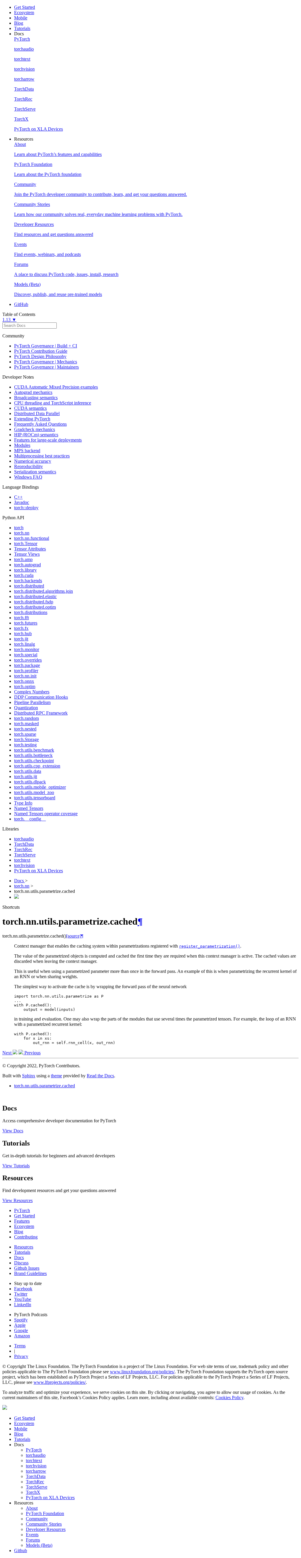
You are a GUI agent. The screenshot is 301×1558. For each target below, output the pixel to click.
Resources (23, 1246)
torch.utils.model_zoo (34, 792)
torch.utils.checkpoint (34, 760)
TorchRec (23, 849)
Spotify (21, 1319)
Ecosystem (24, 12)
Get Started (24, 7)
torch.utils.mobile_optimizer (40, 787)
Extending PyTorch (32, 418)
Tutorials (22, 28)
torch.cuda (24, 575)
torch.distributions (30, 612)
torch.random (26, 718)
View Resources (17, 1200)
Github (20, 1550)
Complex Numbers (31, 691)
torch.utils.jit (25, 776)
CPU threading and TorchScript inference (52, 402)
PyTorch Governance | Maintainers (46, 366)
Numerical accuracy (32, 461)
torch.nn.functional (31, 538)
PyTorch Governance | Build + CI (45, 345)
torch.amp (23, 559)
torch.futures (25, 622)
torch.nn (21, 532)
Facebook (23, 1288)
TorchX (33, 1492)
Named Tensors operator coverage (46, 813)
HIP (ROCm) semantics (36, 434)
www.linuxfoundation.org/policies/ (142, 1371)
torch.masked (26, 723)
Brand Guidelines (30, 1273)
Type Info (23, 802)
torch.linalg (24, 644)
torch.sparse (25, 734)
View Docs (12, 1130)
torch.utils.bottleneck (33, 755)
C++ (18, 497)
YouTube (22, 1299)
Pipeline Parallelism (32, 702)
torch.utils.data (27, 771)
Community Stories (44, 1524)
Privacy (21, 1356)
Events (32, 1534)
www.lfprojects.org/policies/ (60, 1382)
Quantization (26, 707)
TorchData (24, 844)
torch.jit (21, 638)
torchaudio (24, 838)
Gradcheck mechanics (34, 429)
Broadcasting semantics (36, 397)
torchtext (22, 860)
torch (19, 527)
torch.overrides (28, 660)
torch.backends (28, 580)
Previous (32, 1052)
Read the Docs (100, 1075)
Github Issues (26, 1268)
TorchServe (25, 854)
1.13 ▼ (9, 319)
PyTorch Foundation (45, 1513)
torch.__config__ (30, 818)
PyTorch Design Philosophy (40, 356)
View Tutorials (16, 1165)
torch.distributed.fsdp (33, 601)
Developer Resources (46, 1529)
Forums (33, 1539)
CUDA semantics (30, 408)
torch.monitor (26, 649)
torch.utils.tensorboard (34, 797)
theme (56, 1075)
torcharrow (36, 1471)
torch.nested (25, 728)
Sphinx (28, 1075)
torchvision (24, 865)
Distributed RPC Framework (41, 712)
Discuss (21, 1262)
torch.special (25, 654)
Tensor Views (27, 554)
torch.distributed (29, 585)
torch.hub (23, 633)
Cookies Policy (229, 1397)
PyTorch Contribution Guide (40, 351)
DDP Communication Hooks (41, 697)
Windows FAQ (28, 477)
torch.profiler (26, 670)
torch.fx (21, 628)
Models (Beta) (39, 1545)
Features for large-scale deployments (48, 439)
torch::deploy (26, 507)
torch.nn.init (25, 675)
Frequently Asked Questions (40, 424)
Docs (19, 880)
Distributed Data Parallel (37, 413)
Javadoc (21, 502)
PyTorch (22, 1210)
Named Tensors (28, 808)
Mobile (20, 17)
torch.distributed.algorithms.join (43, 591)
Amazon (22, 1335)
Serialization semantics (35, 471)
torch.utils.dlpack (30, 781)
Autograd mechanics (33, 392)
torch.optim (24, 686)
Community (37, 1518)
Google (21, 1330)
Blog (18, 23)
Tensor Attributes (30, 548)
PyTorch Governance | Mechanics (45, 361)
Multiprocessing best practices (42, 455)
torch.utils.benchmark (34, 750)
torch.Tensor (25, 543)
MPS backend (27, 450)
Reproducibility (28, 466)
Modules (22, 445)
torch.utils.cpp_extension (37, 765)
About (32, 1508)
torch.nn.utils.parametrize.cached (44, 1085)
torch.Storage (26, 739)
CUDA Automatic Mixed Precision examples (56, 387)
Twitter (20, 1293)
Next (7, 1052)
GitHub (21, 304)
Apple (20, 1325)
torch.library (25, 569)
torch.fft (21, 617)
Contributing (26, 1236)
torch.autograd (27, 564)
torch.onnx (24, 681)
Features (22, 1221)
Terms (20, 1345)
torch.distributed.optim (35, 607)
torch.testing (25, 744)
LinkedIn (22, 1304)
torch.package (27, 665)
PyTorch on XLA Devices (38, 870)
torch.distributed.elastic (35, 596)
